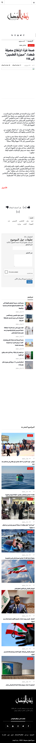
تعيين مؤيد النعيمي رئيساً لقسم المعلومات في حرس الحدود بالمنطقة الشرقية (14, 318)
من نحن (26, 735)
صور (8, 735)
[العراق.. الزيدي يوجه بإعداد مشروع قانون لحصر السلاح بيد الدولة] (18, 613)
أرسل (29, 282)
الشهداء (31, 224)
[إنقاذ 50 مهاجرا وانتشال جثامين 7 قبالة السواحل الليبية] (18, 488)
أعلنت (25, 224)
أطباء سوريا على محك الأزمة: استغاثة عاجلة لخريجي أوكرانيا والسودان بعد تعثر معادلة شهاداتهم (14, 330)
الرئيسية (30, 41)
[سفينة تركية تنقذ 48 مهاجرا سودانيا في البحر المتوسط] (18, 552)
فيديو (12, 735)
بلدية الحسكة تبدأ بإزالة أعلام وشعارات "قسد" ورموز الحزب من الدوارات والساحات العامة (13, 342)
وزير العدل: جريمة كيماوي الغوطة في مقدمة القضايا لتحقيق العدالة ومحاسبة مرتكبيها (13, 305)
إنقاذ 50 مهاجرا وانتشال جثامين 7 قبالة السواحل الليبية (19, 495)
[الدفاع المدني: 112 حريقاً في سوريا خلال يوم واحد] (29, 368)
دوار (27, 221)
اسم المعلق (29, 244)
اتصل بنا (4, 735)
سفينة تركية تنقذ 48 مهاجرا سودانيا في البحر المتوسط (19, 558)
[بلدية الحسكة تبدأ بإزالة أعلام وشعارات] (29, 346)
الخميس (14, 221)
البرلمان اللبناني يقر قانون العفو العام (24, 589)
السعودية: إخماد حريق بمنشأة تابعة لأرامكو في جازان (20, 685)
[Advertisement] (18, 397)
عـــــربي (22, 41)
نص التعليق (29, 253)
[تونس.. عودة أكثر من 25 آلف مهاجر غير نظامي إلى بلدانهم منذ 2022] (18, 455)
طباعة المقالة (5, 65)
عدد (9, 221)
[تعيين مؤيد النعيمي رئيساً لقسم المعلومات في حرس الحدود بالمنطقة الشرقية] (29, 322)
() (25, 207)
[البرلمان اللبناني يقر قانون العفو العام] (18, 582)
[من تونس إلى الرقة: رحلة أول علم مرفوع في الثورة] (29, 359)
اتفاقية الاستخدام (19, 735)
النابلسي (21, 221)
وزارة (19, 224)
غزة (32, 221)
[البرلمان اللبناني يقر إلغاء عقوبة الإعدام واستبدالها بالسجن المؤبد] (18, 646)
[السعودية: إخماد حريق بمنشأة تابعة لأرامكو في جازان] (18, 679)
